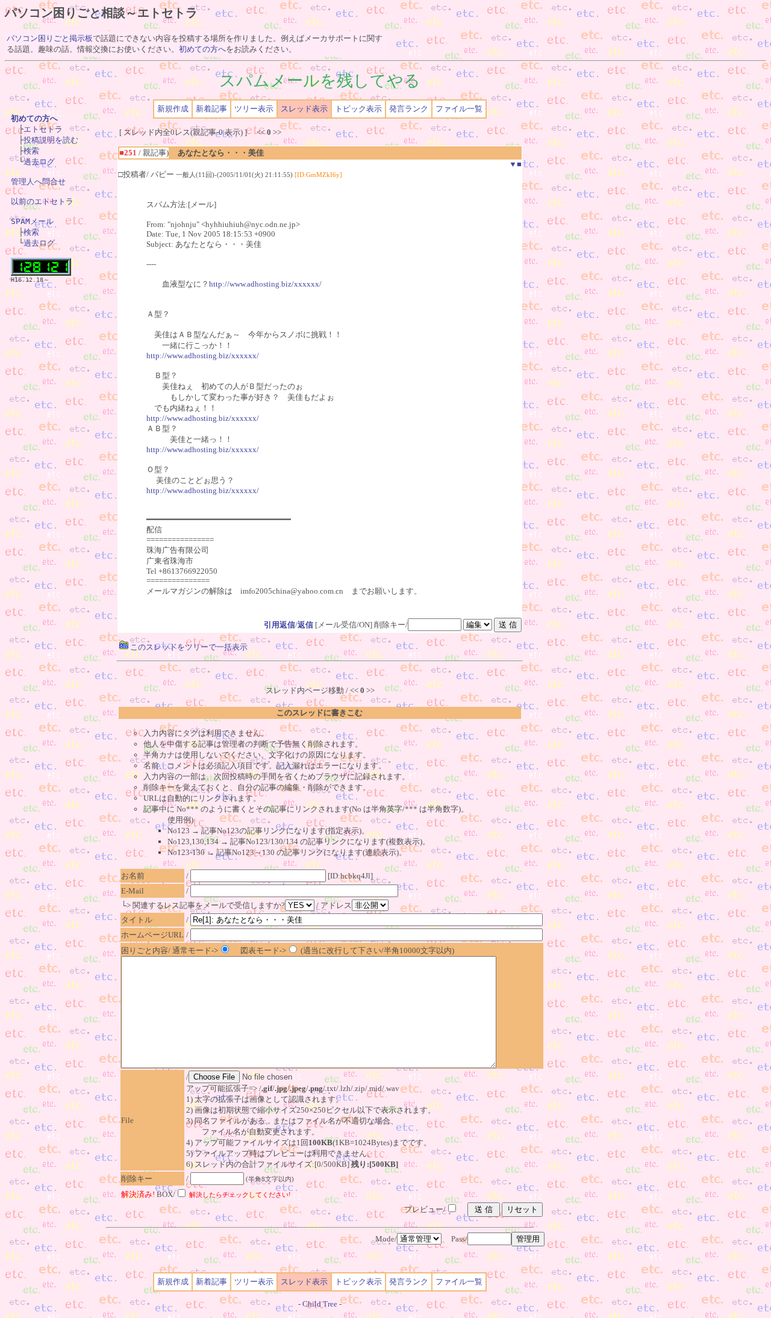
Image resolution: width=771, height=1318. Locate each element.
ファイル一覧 (458, 108)
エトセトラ (43, 129)
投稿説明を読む (50, 140)
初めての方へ (202, 49)
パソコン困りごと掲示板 (50, 38)
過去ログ (39, 161)
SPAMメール (32, 221)
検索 (31, 150)
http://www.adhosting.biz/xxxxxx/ (265, 283)
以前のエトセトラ (42, 201)
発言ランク (408, 108)
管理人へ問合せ (38, 181)
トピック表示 (358, 108)
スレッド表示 (304, 108)
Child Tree (319, 1303)
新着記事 (211, 108)
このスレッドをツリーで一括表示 (188, 646)
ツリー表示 (253, 108)
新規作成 (173, 108)
